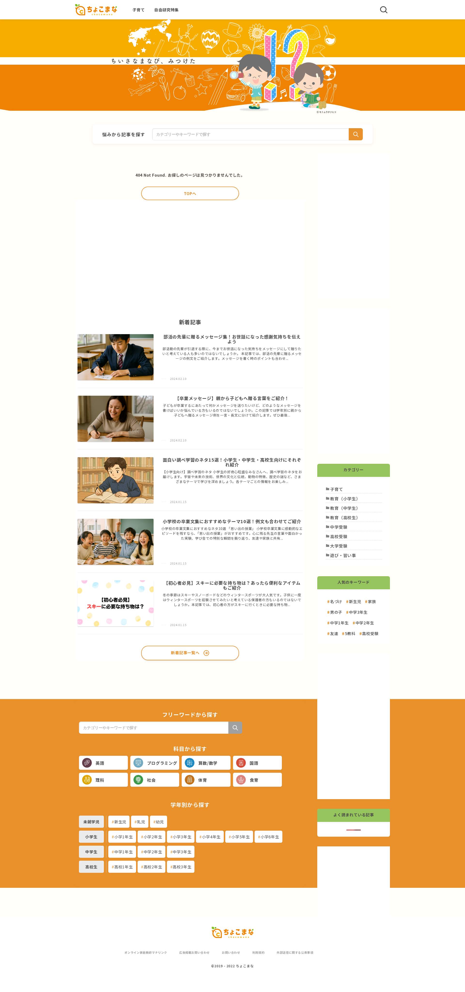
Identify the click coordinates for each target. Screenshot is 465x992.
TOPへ (190, 193)
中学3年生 (182, 852)
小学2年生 (153, 837)
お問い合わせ (231, 952)
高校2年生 (153, 867)
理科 (100, 780)
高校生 (91, 867)
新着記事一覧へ (185, 652)
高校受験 (370, 633)
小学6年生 (270, 837)
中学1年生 (123, 852)
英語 (100, 763)
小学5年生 (240, 837)
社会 (151, 780)
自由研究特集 (166, 10)
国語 (254, 763)
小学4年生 (211, 837)
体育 (202, 780)
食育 (254, 780)
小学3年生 (182, 837)
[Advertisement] (190, 257)
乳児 (141, 822)
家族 (372, 601)
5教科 (350, 633)
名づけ (336, 601)
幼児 (160, 822)
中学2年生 (153, 852)
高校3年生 (182, 867)
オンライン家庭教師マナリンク (145, 952)
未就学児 (91, 822)
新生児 (120, 822)
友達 (334, 633)
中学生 (91, 852)
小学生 (91, 837)
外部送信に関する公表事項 (295, 952)
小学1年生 (123, 837)
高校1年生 (123, 867)
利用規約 (258, 952)
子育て (138, 10)
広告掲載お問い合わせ (194, 952)
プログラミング (162, 763)
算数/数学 (207, 763)
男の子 (336, 612)
